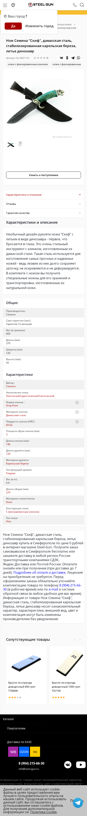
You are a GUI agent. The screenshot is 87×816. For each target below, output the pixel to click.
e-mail (53, 589)
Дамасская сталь (16, 415)
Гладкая (10, 473)
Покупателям (16, 728)
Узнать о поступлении (43, 175)
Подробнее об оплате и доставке (39, 572)
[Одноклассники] (67, 57)
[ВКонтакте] (61, 57)
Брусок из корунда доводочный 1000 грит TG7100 (66, 687)
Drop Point (12, 405)
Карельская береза (17, 463)
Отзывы (11, 204)
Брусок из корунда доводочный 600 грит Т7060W (21, 687)
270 (8, 492)
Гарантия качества (18, 213)
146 (8, 444)
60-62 (9, 425)
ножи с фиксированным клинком (28, 64)
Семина (11, 386)
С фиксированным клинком (22, 511)
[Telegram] (72, 57)
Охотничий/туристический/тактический (30, 396)
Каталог (8, 719)
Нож (8, 521)
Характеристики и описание (23, 194)
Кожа (9, 502)
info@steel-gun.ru (29, 769)
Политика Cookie (43, 812)
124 (8, 453)
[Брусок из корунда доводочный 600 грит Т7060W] (26, 663)
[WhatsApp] (78, 57)
